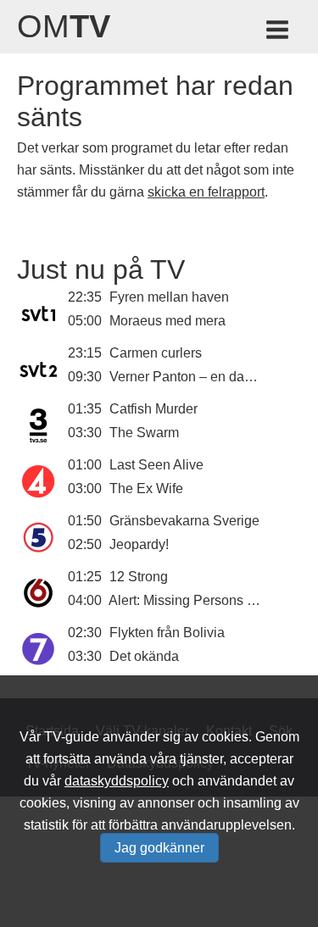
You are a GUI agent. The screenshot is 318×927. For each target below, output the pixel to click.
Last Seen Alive (156, 465)
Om (63, 26)
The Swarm (144, 432)
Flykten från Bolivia (167, 632)
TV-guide (71, 737)
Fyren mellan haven (169, 297)
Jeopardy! (139, 544)
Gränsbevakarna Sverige (184, 520)
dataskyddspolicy (116, 781)
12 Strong (138, 576)
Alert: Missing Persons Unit (190, 600)
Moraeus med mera (167, 321)
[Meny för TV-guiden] (278, 32)
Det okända (144, 656)
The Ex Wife (146, 488)
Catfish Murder (153, 409)
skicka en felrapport (206, 192)
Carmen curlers (155, 353)
